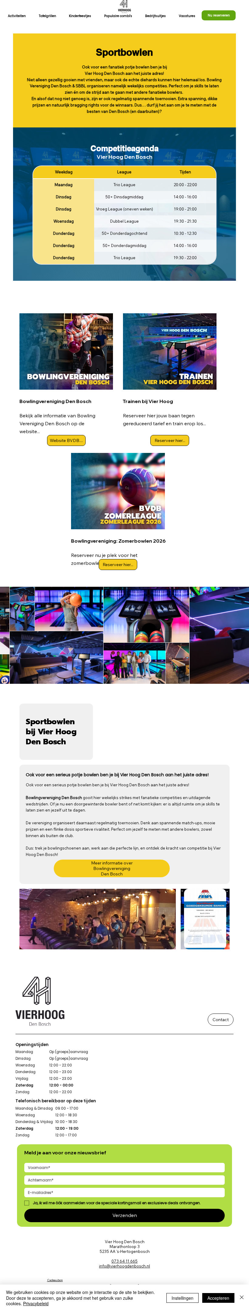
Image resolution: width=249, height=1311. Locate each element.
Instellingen (182, 1298)
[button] (16, 16)
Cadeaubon (55, 1280)
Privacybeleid (36, 1303)
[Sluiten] (241, 1297)
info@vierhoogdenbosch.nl (124, 1266)
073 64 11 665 (124, 1261)
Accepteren (218, 1298)
